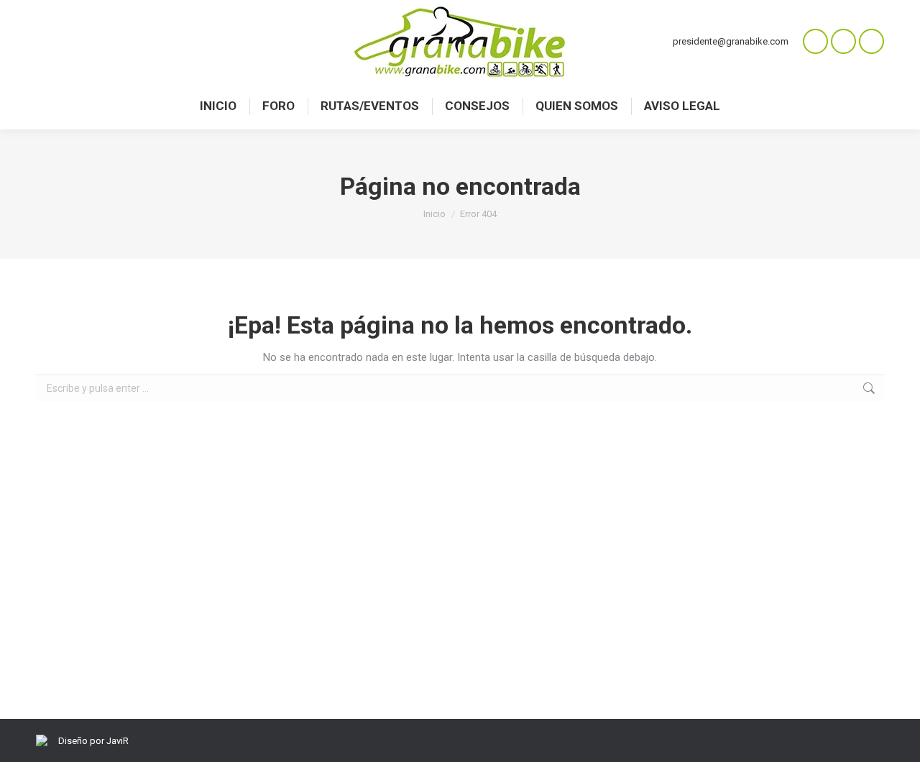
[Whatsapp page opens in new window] (815, 41)
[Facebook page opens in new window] (843, 41)
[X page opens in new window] (871, 41)
